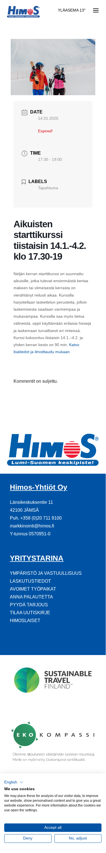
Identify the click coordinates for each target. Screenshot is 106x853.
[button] (13, 782)
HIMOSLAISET (25, 620)
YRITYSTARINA (36, 558)
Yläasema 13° (72, 10)
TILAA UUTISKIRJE (30, 612)
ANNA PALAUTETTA (31, 596)
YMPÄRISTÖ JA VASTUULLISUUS (46, 573)
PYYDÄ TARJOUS (29, 604)
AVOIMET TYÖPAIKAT (33, 589)
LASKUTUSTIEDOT (30, 581)
